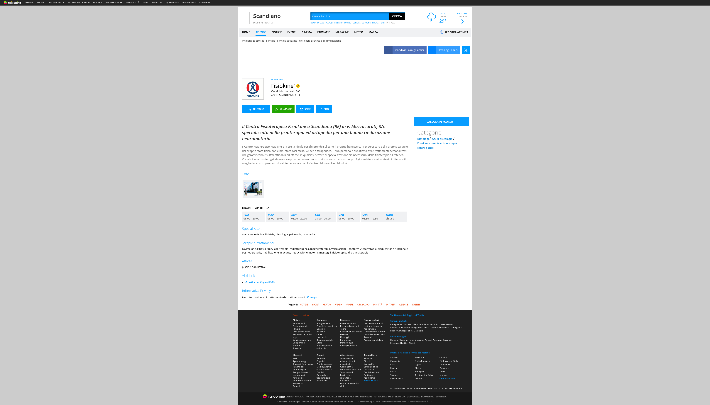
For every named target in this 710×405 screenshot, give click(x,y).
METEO (358, 32)
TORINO (347, 22)
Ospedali (321, 361)
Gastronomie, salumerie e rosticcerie (350, 368)
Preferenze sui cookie (335, 402)
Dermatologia (346, 342)
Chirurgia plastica (348, 345)
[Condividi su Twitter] (466, 50)
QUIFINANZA (172, 2)
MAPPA (373, 32)
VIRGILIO (40, 2)
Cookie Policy (317, 402)
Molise (418, 368)
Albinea (407, 324)
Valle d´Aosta (396, 378)
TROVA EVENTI (371, 380)
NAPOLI (329, 22)
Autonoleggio (299, 369)
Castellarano (446, 324)
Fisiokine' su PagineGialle (260, 282)
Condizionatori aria (302, 339)
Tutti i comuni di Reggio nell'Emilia (407, 315)
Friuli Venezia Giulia (448, 361)
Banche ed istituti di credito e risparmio (373, 324)
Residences (369, 375)
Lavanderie (322, 337)
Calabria (443, 357)
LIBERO (29, 2)
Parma (428, 339)
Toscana (394, 375)
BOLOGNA (366, 22)
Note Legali (294, 402)
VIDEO (338, 304)
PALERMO (338, 22)
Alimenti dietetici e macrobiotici (349, 362)
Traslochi (297, 348)
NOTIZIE (277, 32)
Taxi (295, 358)
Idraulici (296, 328)
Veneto (418, 378)
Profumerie (345, 339)
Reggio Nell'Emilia (420, 327)
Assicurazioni (370, 328)
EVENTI (291, 32)
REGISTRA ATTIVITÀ (456, 32)
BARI (383, 22)
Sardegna (419, 371)
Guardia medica (324, 369)
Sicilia (442, 371)
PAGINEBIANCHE (114, 2)
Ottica (319, 342)
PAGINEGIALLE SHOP (78, 2)
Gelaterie (344, 380)
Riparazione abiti (325, 339)
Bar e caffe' (369, 364)
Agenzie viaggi (299, 361)
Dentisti (320, 372)
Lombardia (444, 364)
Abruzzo (394, 357)
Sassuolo (434, 324)
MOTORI (327, 304)
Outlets (320, 334)
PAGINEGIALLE (56, 2)
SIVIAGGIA (157, 2)
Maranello (418, 330)
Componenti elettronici (299, 344)
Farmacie (321, 358)
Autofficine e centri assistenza (302, 382)
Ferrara (403, 339)
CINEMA (307, 32)
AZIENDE (261, 32)
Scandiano (267, 16)
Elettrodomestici (300, 326)
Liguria (418, 364)
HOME (246, 32)
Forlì (411, 339)
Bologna (394, 339)
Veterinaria (322, 380)
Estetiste (344, 334)
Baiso (392, 330)
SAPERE (350, 304)
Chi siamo (282, 402)
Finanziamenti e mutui (374, 331)
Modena (419, 339)
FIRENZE (376, 22)
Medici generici (324, 366)
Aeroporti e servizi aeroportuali (301, 373)
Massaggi (344, 337)
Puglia (393, 371)
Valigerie (321, 331)
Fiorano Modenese (440, 327)
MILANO (320, 22)
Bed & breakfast (371, 372)
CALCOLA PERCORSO (440, 121)
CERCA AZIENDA (447, 378)
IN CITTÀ (377, 304)
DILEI (145, 2)
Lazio (392, 364)
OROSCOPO (363, 304)
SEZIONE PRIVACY (453, 388)
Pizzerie (367, 361)
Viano (415, 324)
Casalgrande (396, 324)
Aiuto (350, 402)
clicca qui (311, 297)
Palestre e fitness (348, 323)
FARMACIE (323, 32)
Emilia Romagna (422, 361)
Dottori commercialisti (374, 334)
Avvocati (368, 337)
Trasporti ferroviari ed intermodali (303, 365)
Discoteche (369, 369)
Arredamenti (299, 323)
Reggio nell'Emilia (398, 343)
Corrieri (296, 386)
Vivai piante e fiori (301, 331)
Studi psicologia (442, 139)
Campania (395, 361)
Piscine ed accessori (349, 326)
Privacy (305, 402)
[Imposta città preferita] (243, 16)
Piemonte (444, 368)
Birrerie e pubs (371, 366)
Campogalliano (404, 330)
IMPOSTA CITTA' (435, 388)
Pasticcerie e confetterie (346, 376)
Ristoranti (368, 358)
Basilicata (419, 357)
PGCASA (97, 2)
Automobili (298, 377)
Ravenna (447, 339)
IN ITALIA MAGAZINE (416, 388)
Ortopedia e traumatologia (323, 376)
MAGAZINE (342, 32)
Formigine (455, 327)
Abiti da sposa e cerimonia (324, 347)
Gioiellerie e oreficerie (327, 326)
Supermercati (346, 358)
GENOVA (356, 22)
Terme (343, 328)
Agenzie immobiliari (373, 339)
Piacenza (436, 339)
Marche (393, 368)
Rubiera (424, 324)
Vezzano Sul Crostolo (400, 327)
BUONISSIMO (189, 2)
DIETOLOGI (277, 79)
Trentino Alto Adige (424, 375)
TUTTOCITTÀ (132, 2)
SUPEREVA (204, 2)
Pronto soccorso (324, 364)
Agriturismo (369, 377)
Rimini (412, 343)
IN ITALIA (390, 22)
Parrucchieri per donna (351, 331)
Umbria (443, 375)
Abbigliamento (324, 323)
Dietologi (423, 139)
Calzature (321, 328)
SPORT (315, 304)
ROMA (313, 22)
